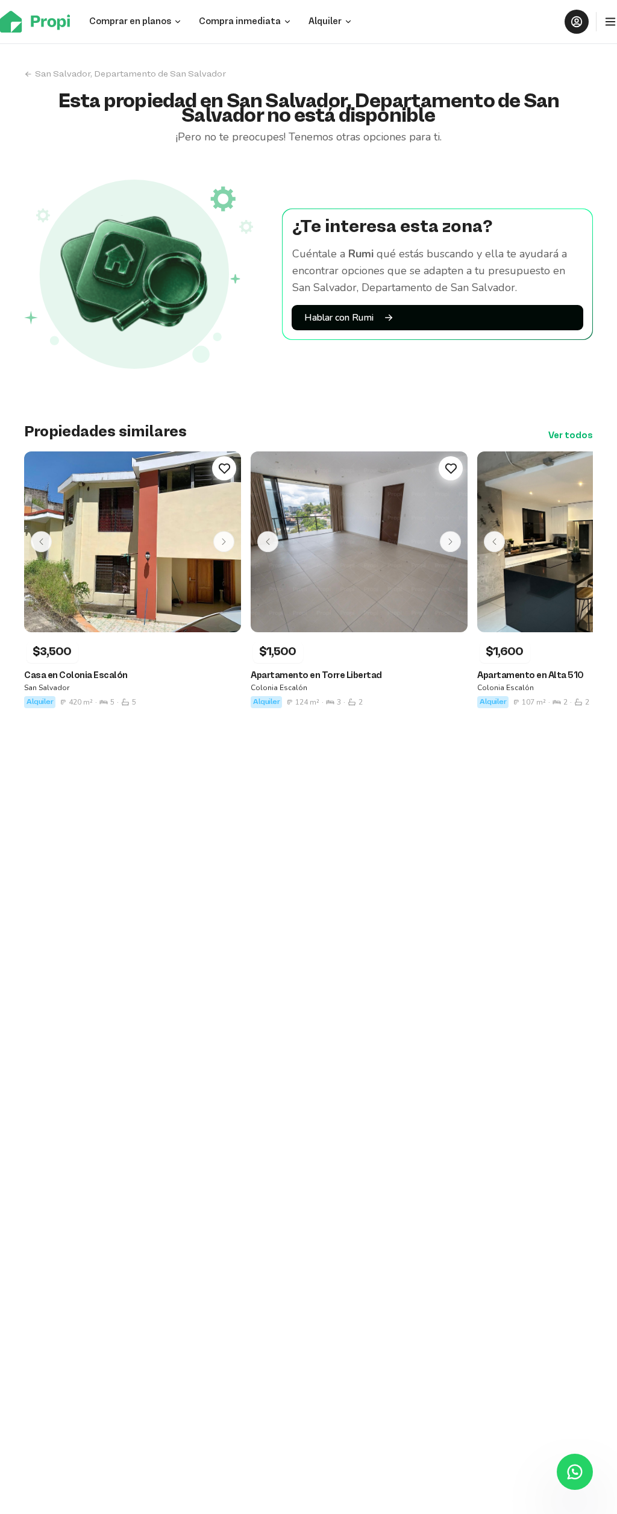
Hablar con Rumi (339, 317)
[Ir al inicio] (38, 22)
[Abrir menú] (610, 21)
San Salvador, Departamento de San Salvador (130, 74)
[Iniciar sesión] (577, 22)
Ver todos (570, 436)
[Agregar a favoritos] (224, 468)
